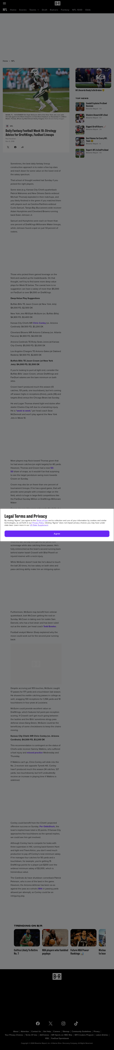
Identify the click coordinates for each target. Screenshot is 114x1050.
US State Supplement (39, 525)
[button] (57, 533)
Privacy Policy (38, 523)
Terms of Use (42, 520)
